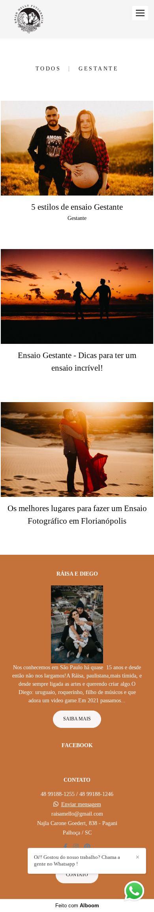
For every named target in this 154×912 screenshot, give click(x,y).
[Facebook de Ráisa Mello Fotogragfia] (66, 847)
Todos (48, 69)
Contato (77, 874)
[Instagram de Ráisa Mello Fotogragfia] (76, 847)
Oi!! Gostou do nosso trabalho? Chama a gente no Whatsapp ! (77, 860)
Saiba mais (77, 719)
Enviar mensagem (81, 804)
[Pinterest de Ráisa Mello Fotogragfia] (87, 847)
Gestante (98, 69)
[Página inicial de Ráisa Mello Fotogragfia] (28, 19)
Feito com (77, 905)
